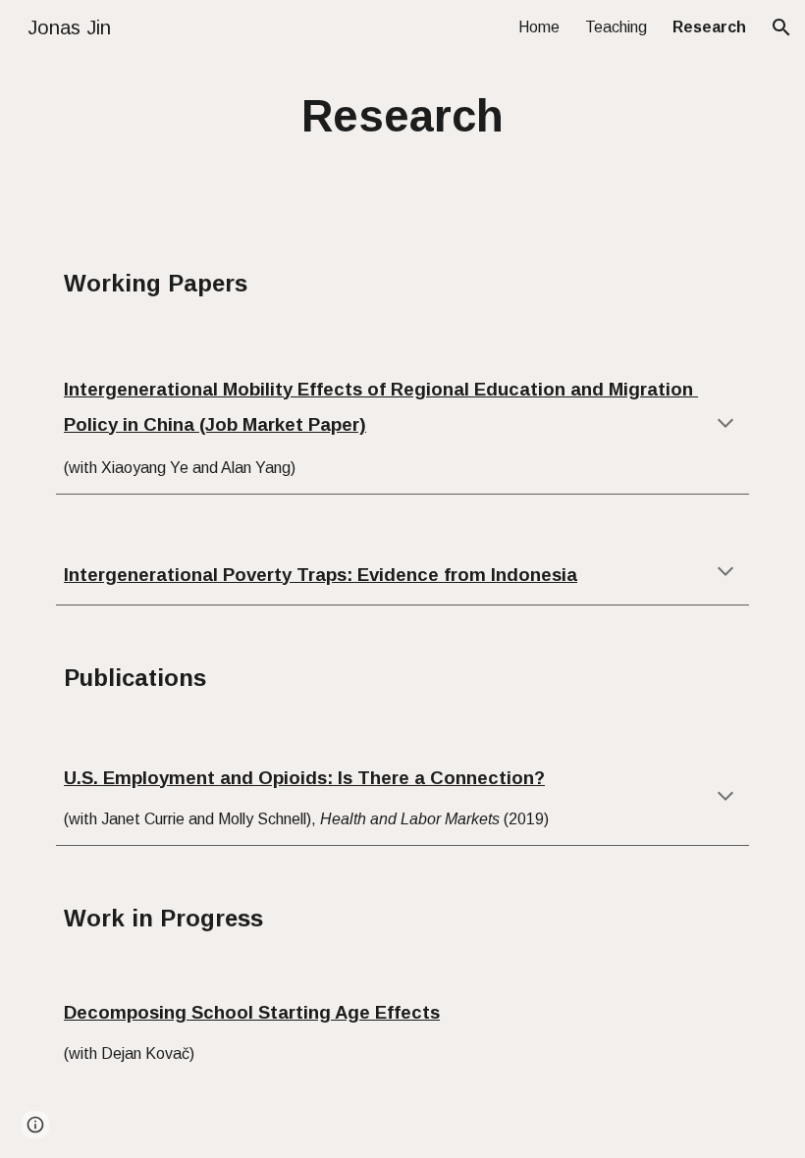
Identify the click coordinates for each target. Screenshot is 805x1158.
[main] (403, 117)
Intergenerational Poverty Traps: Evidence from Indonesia (320, 574)
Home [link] (539, 27)
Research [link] (709, 27)
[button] (781, 27)
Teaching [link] (616, 27)
